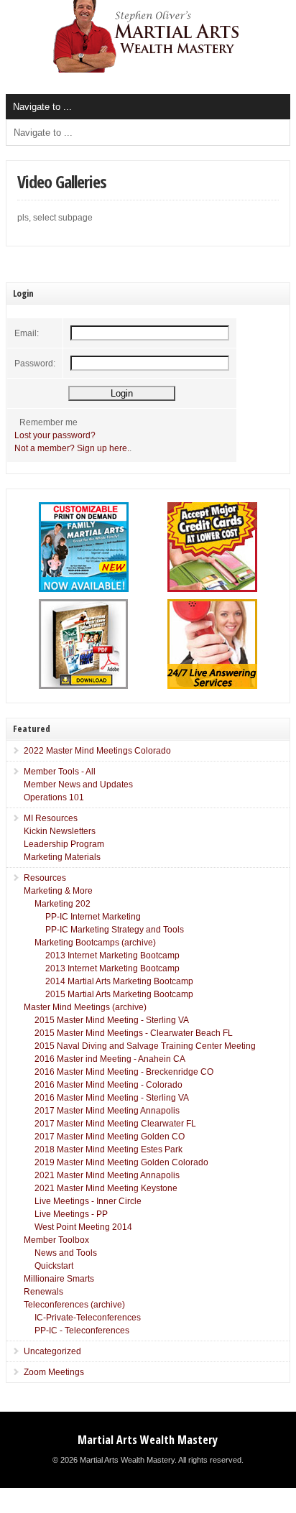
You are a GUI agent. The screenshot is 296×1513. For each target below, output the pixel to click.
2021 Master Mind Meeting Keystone (105, 1188)
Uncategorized (52, 1351)
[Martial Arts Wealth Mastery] (147, 70)
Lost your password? (55, 435)
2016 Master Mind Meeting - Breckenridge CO (123, 1072)
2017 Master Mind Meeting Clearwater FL (115, 1124)
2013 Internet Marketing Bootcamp (112, 955)
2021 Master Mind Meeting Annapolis (107, 1175)
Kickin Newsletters (60, 831)
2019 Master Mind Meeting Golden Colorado (121, 1162)
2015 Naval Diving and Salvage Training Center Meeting (145, 1046)
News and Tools (65, 1253)
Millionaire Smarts (59, 1279)
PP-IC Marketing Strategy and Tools (114, 930)
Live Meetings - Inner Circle (88, 1201)
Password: (34, 363)
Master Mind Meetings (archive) (85, 1007)
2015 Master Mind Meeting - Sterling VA (111, 1020)
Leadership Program (64, 844)
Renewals (43, 1292)
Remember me (48, 422)
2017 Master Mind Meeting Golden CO (109, 1137)
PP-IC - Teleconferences (81, 1330)
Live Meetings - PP (71, 1214)
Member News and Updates (78, 784)
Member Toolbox (56, 1240)
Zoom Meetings (54, 1372)
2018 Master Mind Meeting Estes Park (108, 1149)
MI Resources (51, 818)
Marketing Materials (62, 857)
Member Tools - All (60, 772)
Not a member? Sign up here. (71, 448)
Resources (45, 878)
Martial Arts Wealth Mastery (148, 1440)
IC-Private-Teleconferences (87, 1318)
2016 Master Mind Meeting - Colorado (108, 1085)
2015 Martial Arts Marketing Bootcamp (119, 994)
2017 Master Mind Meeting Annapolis (107, 1111)
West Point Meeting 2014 (83, 1227)
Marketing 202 (62, 904)
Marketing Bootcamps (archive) (95, 943)
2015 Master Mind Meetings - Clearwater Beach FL (133, 1033)
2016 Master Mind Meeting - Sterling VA (111, 1098)
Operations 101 (54, 797)
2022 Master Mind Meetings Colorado (97, 751)
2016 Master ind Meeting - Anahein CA (109, 1059)
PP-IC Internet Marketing (93, 917)
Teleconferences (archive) (74, 1305)
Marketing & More (58, 891)
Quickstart (53, 1266)
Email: (26, 333)
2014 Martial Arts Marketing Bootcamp (119, 981)
